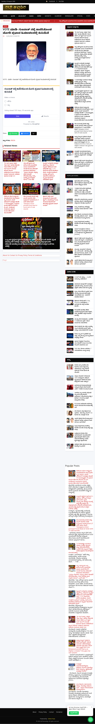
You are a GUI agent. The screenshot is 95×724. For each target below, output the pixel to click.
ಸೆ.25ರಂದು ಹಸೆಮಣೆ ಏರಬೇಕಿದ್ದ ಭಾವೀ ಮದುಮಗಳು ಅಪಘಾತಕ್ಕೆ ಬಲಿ (83, 405)
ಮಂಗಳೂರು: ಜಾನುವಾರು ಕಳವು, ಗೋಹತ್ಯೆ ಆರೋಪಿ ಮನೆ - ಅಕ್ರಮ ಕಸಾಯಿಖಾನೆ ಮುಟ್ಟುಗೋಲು (83, 216)
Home (5, 16)
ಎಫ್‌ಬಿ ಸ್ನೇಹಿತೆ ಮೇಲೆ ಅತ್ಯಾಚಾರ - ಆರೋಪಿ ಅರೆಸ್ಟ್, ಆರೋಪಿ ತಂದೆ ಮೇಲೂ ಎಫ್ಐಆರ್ (83, 262)
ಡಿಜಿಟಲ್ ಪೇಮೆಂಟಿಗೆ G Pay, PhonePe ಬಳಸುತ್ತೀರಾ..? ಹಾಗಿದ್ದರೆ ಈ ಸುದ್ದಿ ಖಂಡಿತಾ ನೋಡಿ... (82, 303)
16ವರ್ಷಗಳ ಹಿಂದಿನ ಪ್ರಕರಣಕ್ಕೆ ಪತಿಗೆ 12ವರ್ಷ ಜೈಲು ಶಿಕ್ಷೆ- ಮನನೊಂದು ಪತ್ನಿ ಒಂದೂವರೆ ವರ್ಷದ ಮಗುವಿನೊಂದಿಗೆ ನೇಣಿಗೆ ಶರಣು (83, 192)
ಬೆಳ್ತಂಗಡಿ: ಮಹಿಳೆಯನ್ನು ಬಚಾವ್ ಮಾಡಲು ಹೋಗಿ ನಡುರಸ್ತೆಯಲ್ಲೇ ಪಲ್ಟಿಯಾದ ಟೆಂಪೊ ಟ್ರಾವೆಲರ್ (83, 201)
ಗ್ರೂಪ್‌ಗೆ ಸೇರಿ (73, 713)
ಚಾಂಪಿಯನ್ (22, 16)
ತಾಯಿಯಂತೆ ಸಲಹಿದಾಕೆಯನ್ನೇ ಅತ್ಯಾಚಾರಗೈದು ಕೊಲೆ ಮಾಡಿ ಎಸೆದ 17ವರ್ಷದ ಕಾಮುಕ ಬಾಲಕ (83, 387)
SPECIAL (80, 16)
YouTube (61, 2)
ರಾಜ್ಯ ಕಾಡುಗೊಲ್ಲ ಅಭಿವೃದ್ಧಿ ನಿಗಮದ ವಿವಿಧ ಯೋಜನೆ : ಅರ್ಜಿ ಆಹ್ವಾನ (83, 209)
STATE (88, 16)
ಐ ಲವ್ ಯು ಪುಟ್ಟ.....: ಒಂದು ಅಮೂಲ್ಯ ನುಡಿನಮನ (82, 278)
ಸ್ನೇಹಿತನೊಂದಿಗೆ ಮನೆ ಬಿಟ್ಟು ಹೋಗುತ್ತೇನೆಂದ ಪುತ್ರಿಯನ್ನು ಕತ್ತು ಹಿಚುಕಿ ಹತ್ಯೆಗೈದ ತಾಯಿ (83, 183)
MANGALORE (69, 16)
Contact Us (13, 256)
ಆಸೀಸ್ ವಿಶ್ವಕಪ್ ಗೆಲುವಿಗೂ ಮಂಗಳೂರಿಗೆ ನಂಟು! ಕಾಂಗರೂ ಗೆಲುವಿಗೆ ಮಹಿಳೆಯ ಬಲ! (83, 343)
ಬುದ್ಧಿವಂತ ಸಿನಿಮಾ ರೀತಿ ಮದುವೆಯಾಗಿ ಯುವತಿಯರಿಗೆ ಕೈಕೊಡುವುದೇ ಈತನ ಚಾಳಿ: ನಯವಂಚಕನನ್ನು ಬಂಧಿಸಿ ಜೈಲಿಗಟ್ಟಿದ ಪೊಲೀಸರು (82, 437)
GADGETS (48, 16)
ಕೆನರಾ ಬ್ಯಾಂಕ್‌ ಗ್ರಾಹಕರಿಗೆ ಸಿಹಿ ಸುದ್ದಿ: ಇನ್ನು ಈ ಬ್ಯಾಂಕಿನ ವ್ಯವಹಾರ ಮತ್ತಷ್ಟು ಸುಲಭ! (83, 336)
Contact (51, 712)
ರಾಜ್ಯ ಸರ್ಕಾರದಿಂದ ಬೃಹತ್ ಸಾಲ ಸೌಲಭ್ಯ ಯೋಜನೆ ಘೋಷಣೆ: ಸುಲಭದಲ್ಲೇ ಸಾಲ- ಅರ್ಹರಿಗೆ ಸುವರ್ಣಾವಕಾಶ (83, 294)
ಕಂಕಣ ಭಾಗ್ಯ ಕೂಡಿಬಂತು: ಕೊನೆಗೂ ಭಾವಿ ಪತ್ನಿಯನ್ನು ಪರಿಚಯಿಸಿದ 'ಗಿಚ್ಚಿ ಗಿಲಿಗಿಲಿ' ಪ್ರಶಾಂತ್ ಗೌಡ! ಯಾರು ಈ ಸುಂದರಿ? (81, 368)
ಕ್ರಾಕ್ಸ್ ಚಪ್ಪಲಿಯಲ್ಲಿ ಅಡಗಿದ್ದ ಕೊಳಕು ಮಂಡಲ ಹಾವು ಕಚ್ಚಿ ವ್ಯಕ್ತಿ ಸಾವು (83, 223)
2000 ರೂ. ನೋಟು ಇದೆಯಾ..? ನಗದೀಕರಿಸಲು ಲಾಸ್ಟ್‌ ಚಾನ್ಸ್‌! (82, 350)
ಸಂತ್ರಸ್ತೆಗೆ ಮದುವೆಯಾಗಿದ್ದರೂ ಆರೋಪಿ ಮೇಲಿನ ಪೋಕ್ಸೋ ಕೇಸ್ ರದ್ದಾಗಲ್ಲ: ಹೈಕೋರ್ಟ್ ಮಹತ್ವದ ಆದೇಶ (83, 154)
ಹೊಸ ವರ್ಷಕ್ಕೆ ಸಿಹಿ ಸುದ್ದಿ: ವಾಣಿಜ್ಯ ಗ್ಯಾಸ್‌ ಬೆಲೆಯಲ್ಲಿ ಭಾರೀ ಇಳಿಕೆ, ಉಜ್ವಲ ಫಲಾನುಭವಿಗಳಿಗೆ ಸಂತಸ (83, 328)
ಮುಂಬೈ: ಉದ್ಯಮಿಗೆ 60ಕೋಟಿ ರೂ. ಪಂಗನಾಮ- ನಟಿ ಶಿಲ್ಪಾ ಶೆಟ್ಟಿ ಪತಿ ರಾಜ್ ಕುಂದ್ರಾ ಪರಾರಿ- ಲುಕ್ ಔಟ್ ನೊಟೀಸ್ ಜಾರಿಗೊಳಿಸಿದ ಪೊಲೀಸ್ (83, 253)
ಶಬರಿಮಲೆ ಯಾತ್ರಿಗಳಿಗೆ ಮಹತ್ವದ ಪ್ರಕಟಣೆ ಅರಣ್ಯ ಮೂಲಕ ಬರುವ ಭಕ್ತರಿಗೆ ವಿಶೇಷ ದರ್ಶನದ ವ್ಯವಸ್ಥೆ (83, 286)
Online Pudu (51, 719)
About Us (6, 256)
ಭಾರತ (13, 16)
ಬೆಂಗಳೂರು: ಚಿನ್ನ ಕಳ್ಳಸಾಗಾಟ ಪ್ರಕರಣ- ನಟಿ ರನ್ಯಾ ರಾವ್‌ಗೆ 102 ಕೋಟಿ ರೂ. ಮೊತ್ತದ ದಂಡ (83, 413)
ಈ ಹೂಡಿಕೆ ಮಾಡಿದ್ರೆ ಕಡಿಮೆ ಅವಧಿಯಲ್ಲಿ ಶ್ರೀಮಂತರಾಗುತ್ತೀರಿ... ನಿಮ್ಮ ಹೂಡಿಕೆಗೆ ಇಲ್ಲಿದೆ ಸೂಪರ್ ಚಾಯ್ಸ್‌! (83, 312)
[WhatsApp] (90, 719)
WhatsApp (14, 133)
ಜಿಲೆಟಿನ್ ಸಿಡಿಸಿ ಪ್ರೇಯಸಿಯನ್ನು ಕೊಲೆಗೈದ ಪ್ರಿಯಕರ (82, 445)
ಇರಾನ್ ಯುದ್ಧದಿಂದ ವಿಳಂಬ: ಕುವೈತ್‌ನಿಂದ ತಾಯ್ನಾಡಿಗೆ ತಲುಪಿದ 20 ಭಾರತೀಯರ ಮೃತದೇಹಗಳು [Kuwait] (83, 232)
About (34, 712)
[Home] (14, 7)
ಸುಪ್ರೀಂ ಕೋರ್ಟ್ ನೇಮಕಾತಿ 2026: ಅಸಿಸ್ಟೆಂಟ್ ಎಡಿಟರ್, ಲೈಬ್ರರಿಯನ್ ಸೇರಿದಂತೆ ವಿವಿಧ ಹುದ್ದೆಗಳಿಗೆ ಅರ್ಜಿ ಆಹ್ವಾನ (82, 379)
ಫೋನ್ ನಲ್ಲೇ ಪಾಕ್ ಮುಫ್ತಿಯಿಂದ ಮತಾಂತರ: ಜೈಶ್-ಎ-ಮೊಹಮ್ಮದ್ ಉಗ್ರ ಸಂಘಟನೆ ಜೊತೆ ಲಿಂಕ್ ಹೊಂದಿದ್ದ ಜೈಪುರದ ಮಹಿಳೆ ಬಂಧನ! (50, 201)
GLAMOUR (58, 16)
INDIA (5, 26)
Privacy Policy (22, 256)
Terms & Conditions (35, 256)
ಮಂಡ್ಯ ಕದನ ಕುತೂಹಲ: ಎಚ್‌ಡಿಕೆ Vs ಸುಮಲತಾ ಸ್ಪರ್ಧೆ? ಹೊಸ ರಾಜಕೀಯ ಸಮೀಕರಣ (83, 321)
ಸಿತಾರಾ (31, 16)
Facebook (52, 2)
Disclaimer (59, 712)
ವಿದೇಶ (39, 16)
